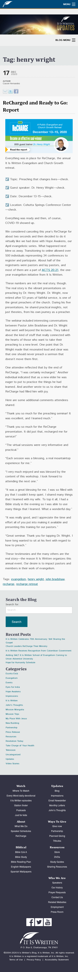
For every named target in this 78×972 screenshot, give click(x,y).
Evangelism (12, 678)
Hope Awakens (13, 691)
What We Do (21, 826)
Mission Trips (12, 714)
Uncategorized (13, 754)
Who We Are (57, 878)
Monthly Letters (57, 805)
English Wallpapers (21, 866)
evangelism (18, 579)
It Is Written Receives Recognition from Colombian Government (38, 650)
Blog (57, 790)
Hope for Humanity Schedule (20, 662)
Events (9, 682)
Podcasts (21, 810)
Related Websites (57, 902)
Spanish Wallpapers (21, 871)
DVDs (57, 856)
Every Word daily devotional (21, 795)
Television (11, 750)
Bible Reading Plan (21, 861)
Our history (57, 887)
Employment (57, 906)
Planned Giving (57, 835)
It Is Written (12, 700)
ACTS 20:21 (50, 270)
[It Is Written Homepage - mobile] (16, 4)
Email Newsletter (57, 800)
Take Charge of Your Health (20, 745)
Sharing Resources (57, 866)
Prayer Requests (57, 892)
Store (57, 852)
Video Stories (12, 763)
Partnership (11, 727)
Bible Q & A (21, 852)
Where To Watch (20, 790)
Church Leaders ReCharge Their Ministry (26, 646)
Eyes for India (13, 687)
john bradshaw (55, 579)
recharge (8, 584)
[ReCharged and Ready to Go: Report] (10, 91)
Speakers (57, 882)
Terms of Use (16, 959)
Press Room (57, 911)
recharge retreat (27, 584)
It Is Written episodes (21, 800)
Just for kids (21, 815)
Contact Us (57, 897)
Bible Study (21, 856)
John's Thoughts (14, 705)
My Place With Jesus (16, 718)
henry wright (36, 579)
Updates (10, 759)
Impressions (12, 696)
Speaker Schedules (21, 830)
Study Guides (57, 861)
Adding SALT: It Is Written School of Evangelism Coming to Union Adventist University (36, 656)
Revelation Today (14, 741)
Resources (11, 736)
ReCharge (21, 835)
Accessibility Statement (57, 959)
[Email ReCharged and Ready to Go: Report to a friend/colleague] (5, 91)
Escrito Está (12, 673)
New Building (12, 723)
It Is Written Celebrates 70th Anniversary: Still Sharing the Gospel (35, 640)
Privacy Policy (34, 959)
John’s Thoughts (57, 810)
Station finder (21, 805)
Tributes (57, 840)
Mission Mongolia (15, 709)
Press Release (13, 732)
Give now (57, 826)
